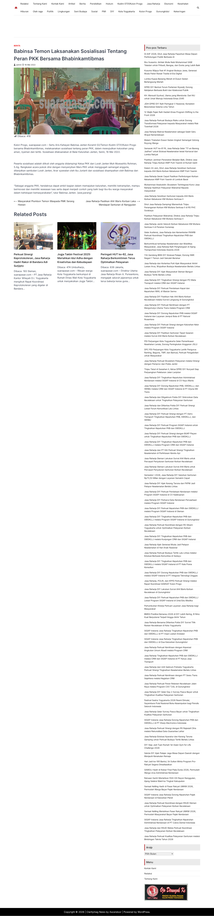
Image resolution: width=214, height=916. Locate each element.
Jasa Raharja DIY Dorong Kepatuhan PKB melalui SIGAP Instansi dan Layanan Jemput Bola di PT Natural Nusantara (170, 316)
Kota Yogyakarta (126, 11)
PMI (104, 11)
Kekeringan (179, 11)
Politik (50, 11)
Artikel (71, 3)
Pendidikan (95, 3)
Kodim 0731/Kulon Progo (130, 3)
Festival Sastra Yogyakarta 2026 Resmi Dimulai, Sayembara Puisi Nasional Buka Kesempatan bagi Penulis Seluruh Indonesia (171, 703)
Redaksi (24, 3)
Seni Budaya (80, 11)
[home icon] (16, 8)
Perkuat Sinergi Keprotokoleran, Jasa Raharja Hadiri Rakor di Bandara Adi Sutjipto (32, 260)
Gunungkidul (162, 11)
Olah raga (38, 11)
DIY (112, 11)
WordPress (144, 911)
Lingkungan (64, 11)
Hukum (109, 3)
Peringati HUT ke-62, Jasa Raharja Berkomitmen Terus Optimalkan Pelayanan (118, 258)
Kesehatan (183, 3)
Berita (82, 3)
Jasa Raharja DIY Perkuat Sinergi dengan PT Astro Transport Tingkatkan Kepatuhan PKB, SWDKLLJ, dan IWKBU (170, 417)
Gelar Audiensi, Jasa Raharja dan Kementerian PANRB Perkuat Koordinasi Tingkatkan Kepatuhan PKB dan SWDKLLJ (169, 235)
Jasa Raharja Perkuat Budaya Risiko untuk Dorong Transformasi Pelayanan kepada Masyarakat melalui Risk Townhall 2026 (171, 123)
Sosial (94, 11)
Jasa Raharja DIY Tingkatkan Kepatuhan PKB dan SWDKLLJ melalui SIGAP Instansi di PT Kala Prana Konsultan (168, 564)
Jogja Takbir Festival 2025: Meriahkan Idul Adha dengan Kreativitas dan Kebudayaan (75, 258)
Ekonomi (168, 3)
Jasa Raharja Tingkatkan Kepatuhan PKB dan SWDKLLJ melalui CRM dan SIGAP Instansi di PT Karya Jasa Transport (171, 658)
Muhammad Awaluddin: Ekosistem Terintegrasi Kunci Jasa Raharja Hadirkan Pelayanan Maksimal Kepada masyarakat (172, 187)
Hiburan (24, 11)
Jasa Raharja (153, 3)
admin (18, 65)
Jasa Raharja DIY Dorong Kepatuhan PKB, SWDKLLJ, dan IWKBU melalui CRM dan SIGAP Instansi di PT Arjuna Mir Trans (171, 389)
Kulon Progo (145, 11)
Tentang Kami (40, 3)
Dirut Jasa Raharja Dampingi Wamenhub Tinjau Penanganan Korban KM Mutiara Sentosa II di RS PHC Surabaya (170, 207)
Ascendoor (115, 911)
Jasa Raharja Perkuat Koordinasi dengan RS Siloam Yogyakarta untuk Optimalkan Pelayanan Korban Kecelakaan (168, 528)
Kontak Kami (57, 3)
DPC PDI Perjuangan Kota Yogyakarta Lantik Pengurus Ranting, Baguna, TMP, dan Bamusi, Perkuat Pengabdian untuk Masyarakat (171, 352)
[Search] (198, 8)
